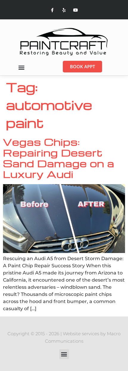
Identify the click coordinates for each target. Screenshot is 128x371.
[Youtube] (76, 10)
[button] (21, 67)
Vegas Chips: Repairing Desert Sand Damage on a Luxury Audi (58, 157)
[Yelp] (64, 10)
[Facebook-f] (52, 10)
